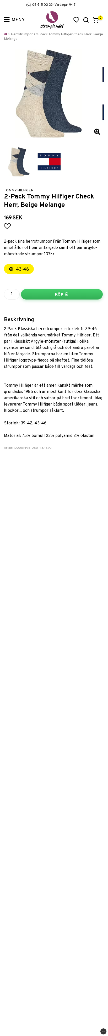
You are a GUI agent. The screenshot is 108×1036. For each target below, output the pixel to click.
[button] (76, 19)
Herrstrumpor (22, 34)
